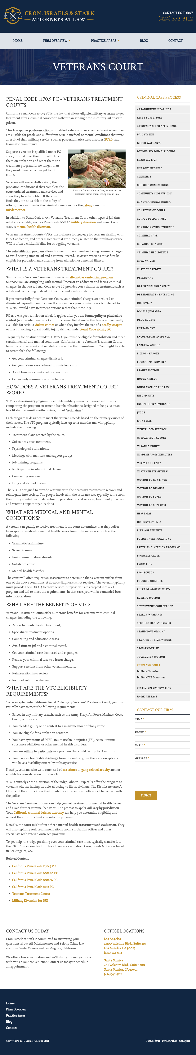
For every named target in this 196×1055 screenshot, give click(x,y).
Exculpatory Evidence (153, 336)
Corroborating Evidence (155, 227)
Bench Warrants (149, 143)
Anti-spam (184, 1040)
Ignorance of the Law (153, 387)
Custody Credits (149, 269)
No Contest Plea (149, 522)
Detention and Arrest (153, 286)
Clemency (144, 176)
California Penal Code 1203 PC (33, 887)
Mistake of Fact (149, 463)
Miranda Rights (148, 446)
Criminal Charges (150, 244)
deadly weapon (112, 325)
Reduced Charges (150, 581)
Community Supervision (154, 193)
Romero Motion (148, 598)
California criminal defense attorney (39, 813)
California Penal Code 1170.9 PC (34, 866)
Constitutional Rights (154, 202)
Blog (144, 41)
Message (142, 758)
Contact (175, 41)
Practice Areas (103, 41)
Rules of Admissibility (153, 589)
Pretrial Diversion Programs (158, 547)
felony (87, 205)
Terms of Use (153, 1040)
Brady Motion (147, 160)
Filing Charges (148, 353)
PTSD (109, 139)
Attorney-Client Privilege (157, 126)
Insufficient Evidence (153, 404)
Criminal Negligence (152, 252)
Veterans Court (148, 665)
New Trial (144, 513)
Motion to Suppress (151, 505)
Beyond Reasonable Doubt (156, 151)
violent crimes (44, 325)
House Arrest (147, 379)
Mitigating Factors (151, 437)
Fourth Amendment (151, 362)
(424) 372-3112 (175, 19)
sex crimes (70, 770)
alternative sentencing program (91, 277)
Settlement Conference (155, 606)
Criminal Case (147, 235)
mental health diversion (33, 227)
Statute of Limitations (154, 640)
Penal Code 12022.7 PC (95, 329)
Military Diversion (148, 671)
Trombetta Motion (151, 656)
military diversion (83, 222)
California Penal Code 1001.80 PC (35, 873)
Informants (145, 395)
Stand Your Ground (151, 631)
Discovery (144, 303)
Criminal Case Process (159, 97)
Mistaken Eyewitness (153, 471)
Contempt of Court (151, 210)
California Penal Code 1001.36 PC (34, 880)
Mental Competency (152, 429)
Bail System (145, 134)
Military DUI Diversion (151, 677)
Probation (144, 564)
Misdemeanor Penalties (154, 454)
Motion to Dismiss (150, 488)
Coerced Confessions (153, 185)
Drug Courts (146, 320)
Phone (140, 732)
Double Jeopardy (149, 311)
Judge (141, 412)
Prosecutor (145, 572)
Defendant (145, 277)
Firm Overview (55, 41)
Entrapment (146, 328)
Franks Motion (148, 370)
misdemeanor (15, 210)
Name (140, 719)
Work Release (147, 696)
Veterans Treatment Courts (31, 894)
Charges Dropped (150, 168)
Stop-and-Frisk (148, 648)
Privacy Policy (169, 1040)
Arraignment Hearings (154, 109)
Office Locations (124, 931)
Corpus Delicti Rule (151, 218)
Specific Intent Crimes (154, 623)
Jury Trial (144, 421)
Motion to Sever (149, 496)
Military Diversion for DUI (30, 901)
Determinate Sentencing (155, 294)
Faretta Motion (149, 345)
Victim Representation (154, 688)
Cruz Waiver (146, 261)
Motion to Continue (152, 480)
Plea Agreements (149, 530)
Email (140, 745)
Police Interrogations (154, 539)
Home (18, 41)
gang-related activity (95, 770)
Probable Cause (148, 555)
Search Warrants (150, 614)
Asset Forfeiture (150, 117)
